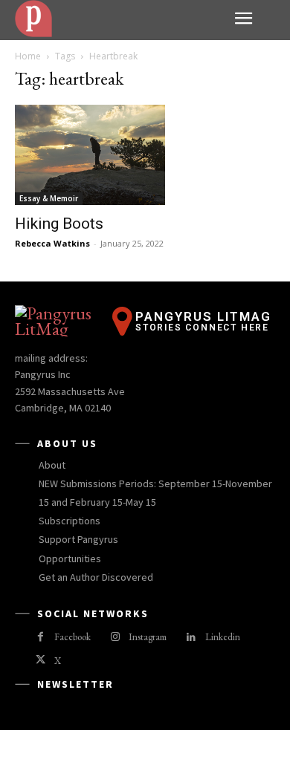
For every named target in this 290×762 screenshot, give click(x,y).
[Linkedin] (190, 637)
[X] (40, 660)
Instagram (148, 637)
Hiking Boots (59, 223)
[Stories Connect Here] (119, 18)
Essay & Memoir (48, 198)
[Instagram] (115, 637)
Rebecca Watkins (52, 243)
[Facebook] (40, 637)
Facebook (72, 637)
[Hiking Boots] (145, 155)
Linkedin (222, 637)
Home (28, 56)
